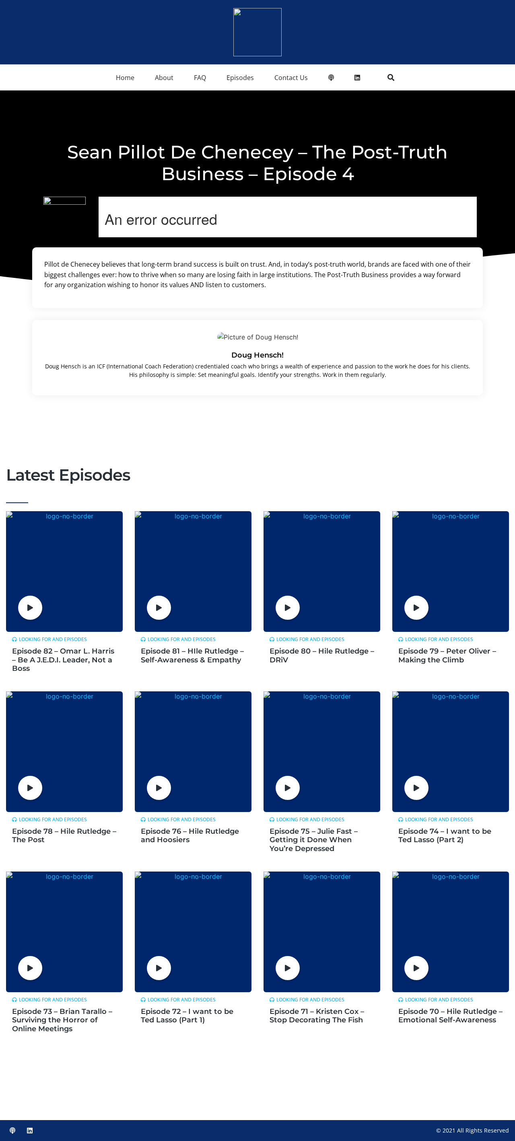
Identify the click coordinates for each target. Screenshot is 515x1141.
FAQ (200, 78)
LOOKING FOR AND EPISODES (53, 639)
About (164, 78)
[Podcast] (12, 1130)
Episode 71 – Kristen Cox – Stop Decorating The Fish (317, 1016)
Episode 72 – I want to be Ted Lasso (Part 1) (187, 1016)
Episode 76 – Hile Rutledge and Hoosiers (190, 836)
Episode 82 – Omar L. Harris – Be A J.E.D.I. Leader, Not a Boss (63, 660)
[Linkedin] (29, 1130)
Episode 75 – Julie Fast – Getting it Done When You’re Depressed (314, 840)
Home (125, 78)
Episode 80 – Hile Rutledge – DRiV (322, 655)
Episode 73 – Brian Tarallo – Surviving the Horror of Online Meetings (62, 1020)
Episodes (240, 78)
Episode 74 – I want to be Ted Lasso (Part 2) (444, 836)
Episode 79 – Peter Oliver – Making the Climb (447, 655)
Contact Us (291, 78)
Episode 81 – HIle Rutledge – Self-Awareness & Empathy (192, 655)
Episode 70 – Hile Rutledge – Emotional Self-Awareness (450, 1016)
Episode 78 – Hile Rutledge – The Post (64, 836)
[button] (391, 77)
